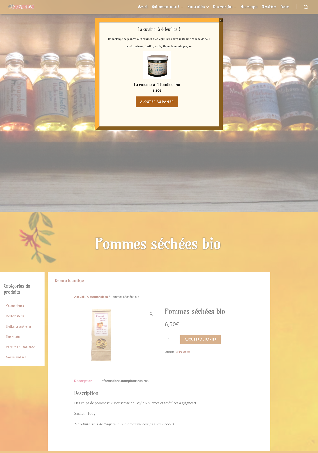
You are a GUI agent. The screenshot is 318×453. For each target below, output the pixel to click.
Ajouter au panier (157, 102)
